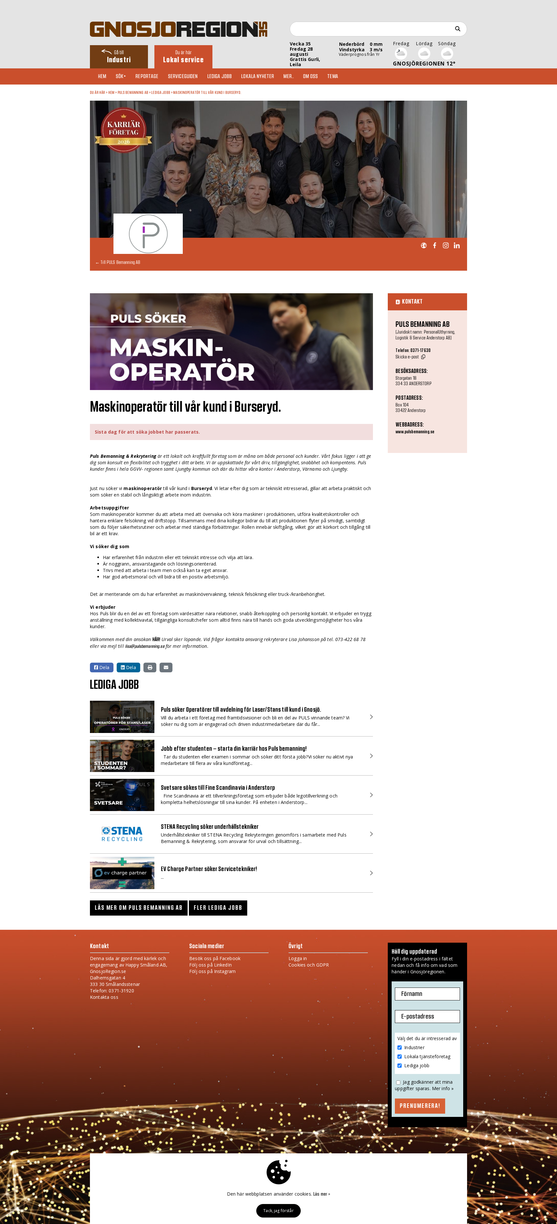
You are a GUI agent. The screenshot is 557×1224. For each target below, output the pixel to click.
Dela (103, 667)
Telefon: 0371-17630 (413, 350)
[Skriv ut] (149, 667)
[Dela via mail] (166, 667)
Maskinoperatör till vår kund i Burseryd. (207, 93)
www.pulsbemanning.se (415, 432)
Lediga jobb (219, 76)
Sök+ (121, 76)
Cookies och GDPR (308, 965)
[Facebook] (435, 246)
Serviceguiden (183, 76)
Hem (102, 76)
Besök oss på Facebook (214, 958)
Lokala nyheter (257, 76)
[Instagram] (446, 246)
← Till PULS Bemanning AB (117, 262)
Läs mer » (321, 1194)
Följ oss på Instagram (212, 971)
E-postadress (417, 1016)
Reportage (146, 76)
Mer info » (443, 1088)
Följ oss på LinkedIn (210, 965)
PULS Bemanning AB (133, 93)
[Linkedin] (457, 246)
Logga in (297, 958)
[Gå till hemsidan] (424, 246)
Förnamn (411, 994)
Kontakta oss (104, 997)
